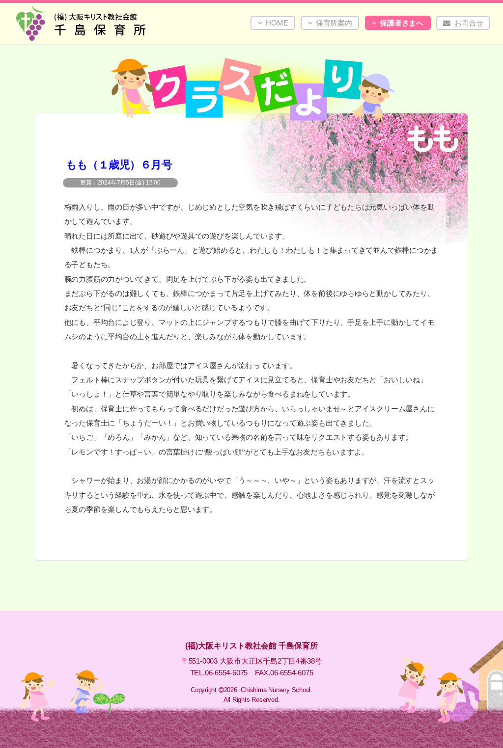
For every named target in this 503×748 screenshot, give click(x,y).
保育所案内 (334, 23)
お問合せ (468, 23)
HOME (277, 23)
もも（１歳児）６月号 (119, 165)
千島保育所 (114, 23)
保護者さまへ (401, 23)
